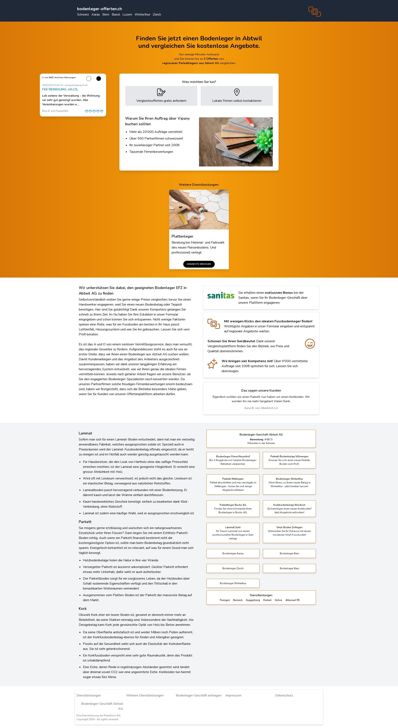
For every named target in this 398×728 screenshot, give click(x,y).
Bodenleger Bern (289, 549)
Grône (278, 595)
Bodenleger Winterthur (289, 474)
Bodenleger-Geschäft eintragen (198, 691)
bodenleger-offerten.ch (99, 9)
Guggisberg (253, 595)
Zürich (157, 14)
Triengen (225, 595)
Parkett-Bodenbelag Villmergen (289, 452)
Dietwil (267, 595)
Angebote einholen (199, 264)
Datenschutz (284, 691)
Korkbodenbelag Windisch (289, 500)
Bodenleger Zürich (233, 564)
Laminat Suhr (233, 523)
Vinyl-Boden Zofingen (289, 523)
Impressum (233, 691)
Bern (105, 14)
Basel (116, 14)
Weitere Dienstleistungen (145, 691)
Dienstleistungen (88, 691)
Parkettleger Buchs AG (233, 500)
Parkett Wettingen (233, 474)
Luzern (127, 14)
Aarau (95, 14)
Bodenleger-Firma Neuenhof (233, 452)
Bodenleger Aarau (233, 549)
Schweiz (83, 14)
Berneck (238, 595)
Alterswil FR (292, 595)
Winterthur (142, 14)
